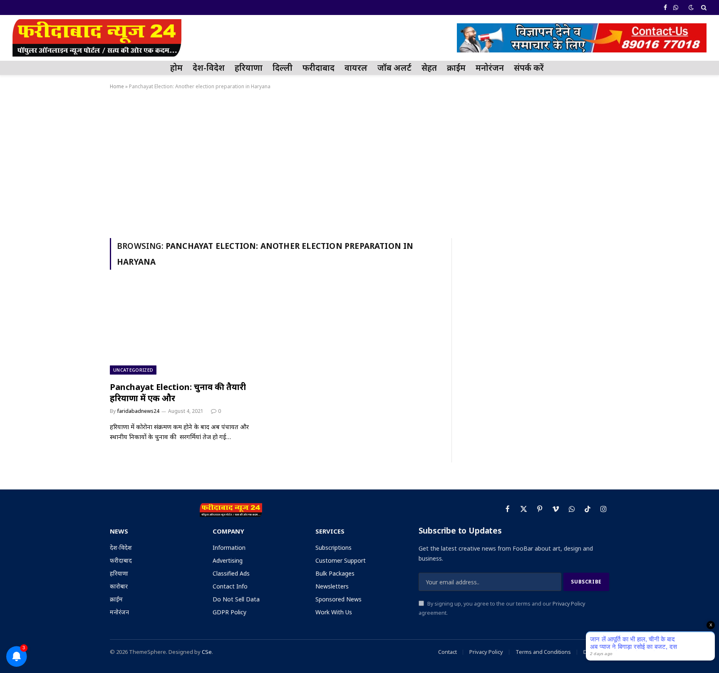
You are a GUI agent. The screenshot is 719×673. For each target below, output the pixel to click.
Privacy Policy (569, 603)
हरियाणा (249, 67)
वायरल (356, 67)
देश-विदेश (209, 67)
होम (176, 67)
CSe (207, 652)
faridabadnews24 (138, 411)
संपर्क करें (529, 67)
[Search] (703, 7)
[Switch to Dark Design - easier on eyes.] (691, 7)
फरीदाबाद (318, 67)
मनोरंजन (490, 67)
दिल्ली (283, 67)
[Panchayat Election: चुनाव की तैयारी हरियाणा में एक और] (188, 330)
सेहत (429, 67)
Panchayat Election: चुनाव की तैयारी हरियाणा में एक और (178, 392)
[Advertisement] (359, 162)
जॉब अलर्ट (394, 67)
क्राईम (456, 67)
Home (117, 86)
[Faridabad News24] (96, 38)
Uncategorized (133, 370)
